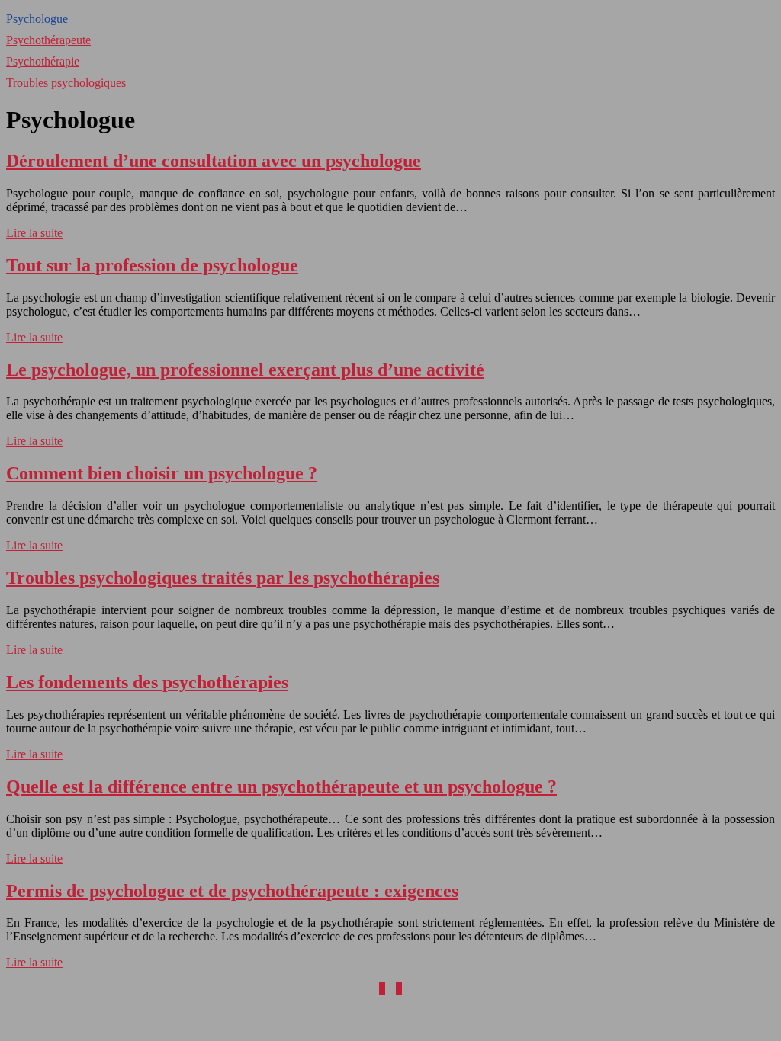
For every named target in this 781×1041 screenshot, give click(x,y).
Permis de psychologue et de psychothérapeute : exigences (232, 891)
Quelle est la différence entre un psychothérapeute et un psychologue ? (281, 786)
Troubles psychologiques (66, 82)
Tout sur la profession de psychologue (152, 265)
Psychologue (37, 18)
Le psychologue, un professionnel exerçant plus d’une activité (245, 370)
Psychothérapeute (48, 40)
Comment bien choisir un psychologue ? (161, 473)
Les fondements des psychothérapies (147, 682)
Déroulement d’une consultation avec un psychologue (213, 161)
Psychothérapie (42, 61)
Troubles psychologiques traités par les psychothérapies (222, 578)
